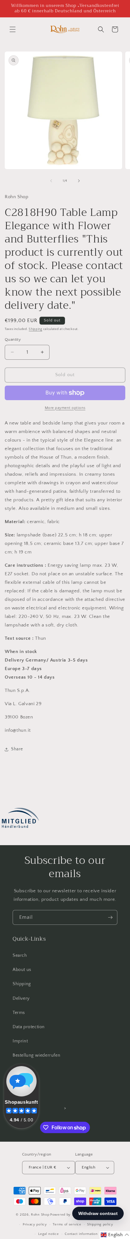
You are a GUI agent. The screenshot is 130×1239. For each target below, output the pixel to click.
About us (22, 969)
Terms (19, 1012)
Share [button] (17, 749)
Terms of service (67, 1224)
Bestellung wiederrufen (36, 1055)
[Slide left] (51, 181)
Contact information (81, 1234)
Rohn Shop (40, 1215)
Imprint (20, 1041)
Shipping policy (100, 1224)
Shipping (35, 329)
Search (20, 955)
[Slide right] (79, 181)
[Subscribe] (110, 917)
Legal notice (48, 1234)
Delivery (21, 998)
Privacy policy (35, 1224)
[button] (13, 29)
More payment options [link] (65, 408)
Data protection (29, 1026)
